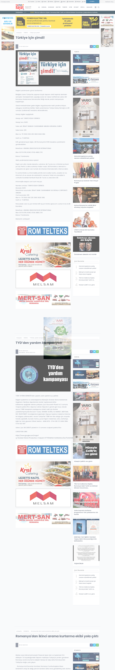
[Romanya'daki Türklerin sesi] (23, 7)
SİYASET (76, 7)
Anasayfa (19, 32)
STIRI (70, 7)
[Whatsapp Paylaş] (97, 46)
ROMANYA (26, 631)
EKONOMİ (51, 7)
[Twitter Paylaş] (94, 46)
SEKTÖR (58, 7)
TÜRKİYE (64, 7)
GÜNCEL (44, 7)
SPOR (82, 7)
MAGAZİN (89, 7)
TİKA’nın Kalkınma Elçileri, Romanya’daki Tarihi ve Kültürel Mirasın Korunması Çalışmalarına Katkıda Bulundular (63, 12)
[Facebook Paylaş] (91, 46)
